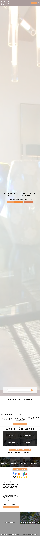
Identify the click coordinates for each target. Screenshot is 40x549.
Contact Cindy (34, 2)
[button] (34, 3)
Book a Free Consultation (10, 506)
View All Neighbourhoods (20, 469)
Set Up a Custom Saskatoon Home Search (21, 449)
